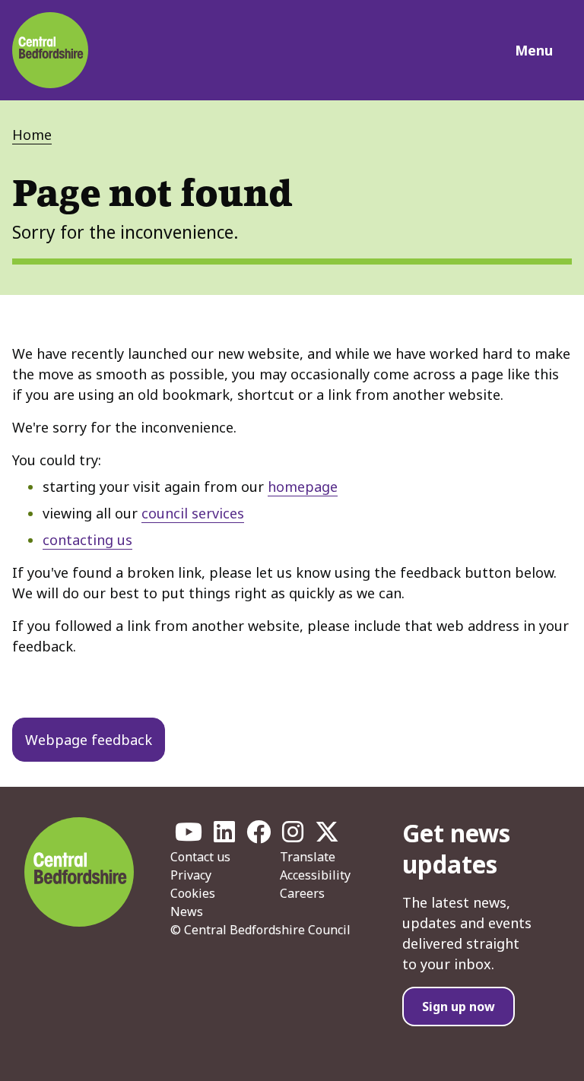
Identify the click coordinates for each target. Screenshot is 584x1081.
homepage (303, 486)
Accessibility (315, 875)
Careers (302, 893)
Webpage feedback (88, 740)
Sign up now (458, 1006)
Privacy (190, 875)
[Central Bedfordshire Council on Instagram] (292, 836)
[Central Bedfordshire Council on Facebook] (258, 836)
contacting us (87, 540)
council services (192, 513)
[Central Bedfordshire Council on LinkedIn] (224, 836)
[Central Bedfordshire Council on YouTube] (188, 836)
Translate (307, 856)
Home (32, 134)
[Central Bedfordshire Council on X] (327, 836)
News (186, 911)
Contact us (200, 856)
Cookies (192, 893)
